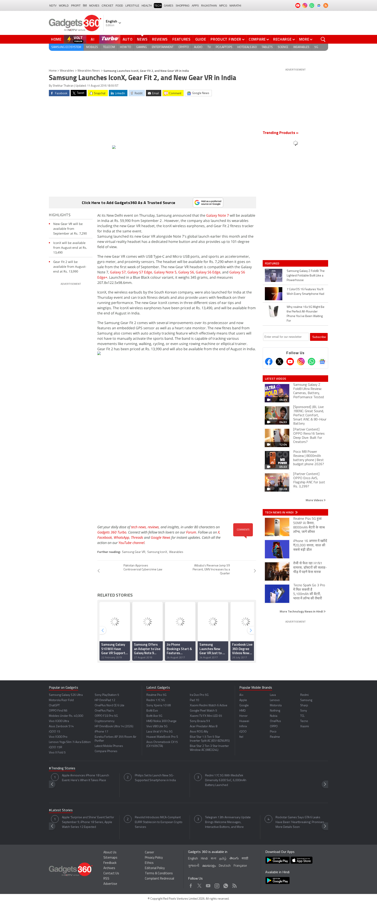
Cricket (107, 5)
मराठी (245, 858)
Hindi (204, 858)
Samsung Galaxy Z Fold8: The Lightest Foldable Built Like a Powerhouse (306, 275)
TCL (302, 716)
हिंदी (85, 5)
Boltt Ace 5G (154, 716)
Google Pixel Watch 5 (203, 710)
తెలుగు (234, 858)
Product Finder (226, 39)
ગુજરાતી (193, 866)
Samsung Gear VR (133, 552)
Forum (191, 532)
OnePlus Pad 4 (104, 710)
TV (209, 47)
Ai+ (241, 695)
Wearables (301, 47)
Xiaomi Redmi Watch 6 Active (208, 705)
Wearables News (88, 70)
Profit (76, 5)
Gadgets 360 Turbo (111, 532)
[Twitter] (279, 361)
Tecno (304, 721)
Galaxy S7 (118, 272)
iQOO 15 (54, 731)
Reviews (160, 39)
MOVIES (94, 5)
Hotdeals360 (247, 47)
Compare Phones (106, 751)
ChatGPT (54, 705)
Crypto (183, 47)
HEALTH (147, 5)
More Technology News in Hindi (302, 611)
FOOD (119, 5)
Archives (109, 868)
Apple (243, 700)
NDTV (53, 5)
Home (56, 39)
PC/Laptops (224, 47)
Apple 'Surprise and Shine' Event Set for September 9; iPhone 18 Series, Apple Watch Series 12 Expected (88, 822)
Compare (257, 39)
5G (316, 47)
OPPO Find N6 (58, 710)
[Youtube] (290, 361)
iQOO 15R (55, 747)
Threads (137, 537)
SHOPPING (182, 5)
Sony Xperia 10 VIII (158, 705)
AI (93, 39)
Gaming (141, 47)
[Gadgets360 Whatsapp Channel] (311, 361)
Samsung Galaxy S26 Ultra (66, 695)
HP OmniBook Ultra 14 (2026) (114, 726)
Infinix (243, 726)
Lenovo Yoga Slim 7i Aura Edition (70, 742)
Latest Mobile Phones (109, 746)
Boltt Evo (152, 710)
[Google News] (322, 361)
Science (283, 47)
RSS (106, 878)
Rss (234, 884)
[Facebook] (268, 361)
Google (244, 705)
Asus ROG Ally (199, 731)
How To (125, 47)
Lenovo (275, 700)
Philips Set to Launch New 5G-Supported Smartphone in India (155, 778)
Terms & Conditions (159, 873)
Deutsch (225, 866)
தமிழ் (222, 858)
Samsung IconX (157, 552)
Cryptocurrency (105, 721)
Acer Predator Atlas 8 (203, 726)
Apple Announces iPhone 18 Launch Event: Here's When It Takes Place (85, 778)
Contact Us (111, 873)
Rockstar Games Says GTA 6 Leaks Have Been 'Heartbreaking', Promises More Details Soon (300, 822)
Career (149, 852)
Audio (198, 47)
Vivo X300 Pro (58, 737)
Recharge (282, 39)
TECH (157, 5)
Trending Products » (280, 133)
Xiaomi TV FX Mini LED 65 (206, 716)
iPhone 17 (101, 731)
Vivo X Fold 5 (57, 752)
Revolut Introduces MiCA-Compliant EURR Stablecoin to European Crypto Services (158, 822)
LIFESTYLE (132, 5)
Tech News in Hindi (279, 512)
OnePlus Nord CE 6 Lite (109, 705)
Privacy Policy (154, 857)
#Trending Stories (62, 768)
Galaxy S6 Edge (208, 272)
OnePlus (275, 721)
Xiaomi (304, 726)
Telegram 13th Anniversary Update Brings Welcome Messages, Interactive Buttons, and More (228, 822)
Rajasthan (209, 5)
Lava (273, 695)
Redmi (304, 695)
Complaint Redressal (159, 878)
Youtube (208, 884)
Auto (128, 39)
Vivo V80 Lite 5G (157, 726)
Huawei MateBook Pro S (162, 737)
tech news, (139, 527)
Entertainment (162, 47)
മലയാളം (209, 866)
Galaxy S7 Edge (139, 272)
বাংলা (213, 858)
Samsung (306, 700)
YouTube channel (131, 542)
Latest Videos (275, 378)
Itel (241, 737)
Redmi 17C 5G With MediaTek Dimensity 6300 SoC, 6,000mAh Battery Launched (225, 780)
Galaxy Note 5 (165, 272)
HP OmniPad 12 (105, 700)
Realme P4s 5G (156, 695)
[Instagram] (301, 361)
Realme (275, 737)
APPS (195, 5)
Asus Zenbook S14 (61, 726)
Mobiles (92, 47)
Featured (272, 263)
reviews (153, 527)
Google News (160, 537)
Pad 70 (194, 700)
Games (168, 5)
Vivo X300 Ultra (59, 721)
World (64, 5)
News (142, 39)
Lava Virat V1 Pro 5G (159, 731)
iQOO (243, 731)
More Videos (315, 500)
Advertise (110, 884)
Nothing (275, 710)
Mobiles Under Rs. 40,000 (66, 716)
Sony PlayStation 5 (107, 695)
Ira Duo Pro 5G (199, 695)
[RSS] (325, 5)
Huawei (244, 721)
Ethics (149, 863)
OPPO (274, 726)
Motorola (276, 705)
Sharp (304, 705)
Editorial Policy (155, 868)
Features (181, 39)
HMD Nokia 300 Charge (161, 721)
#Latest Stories (61, 810)
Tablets (267, 47)
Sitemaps (110, 857)
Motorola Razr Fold (61, 700)
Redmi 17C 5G (155, 700)
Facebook (104, 537)
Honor (243, 716)
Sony (303, 710)
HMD (242, 710)
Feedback (110, 863)
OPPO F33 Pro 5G (106, 716)
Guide (200, 39)
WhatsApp (121, 537)
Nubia (273, 716)
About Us (110, 852)
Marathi (235, 5)
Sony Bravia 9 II (200, 721)
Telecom (109, 47)
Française (240, 866)
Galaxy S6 (186, 272)
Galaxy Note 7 (217, 215)
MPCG (223, 5)
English (193, 858)
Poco (273, 731)
